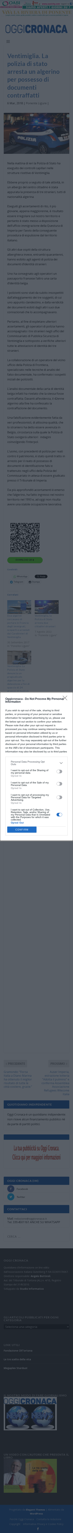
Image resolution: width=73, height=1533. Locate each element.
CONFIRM (22, 829)
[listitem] (36, 762)
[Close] (66, 699)
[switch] (59, 771)
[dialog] (36, 766)
